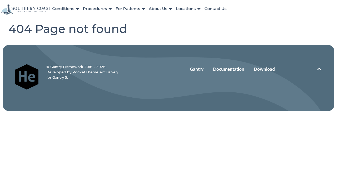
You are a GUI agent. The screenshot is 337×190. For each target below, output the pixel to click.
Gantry (197, 69)
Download (264, 69)
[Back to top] (319, 69)
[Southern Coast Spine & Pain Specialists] (26, 9)
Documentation (228, 69)
